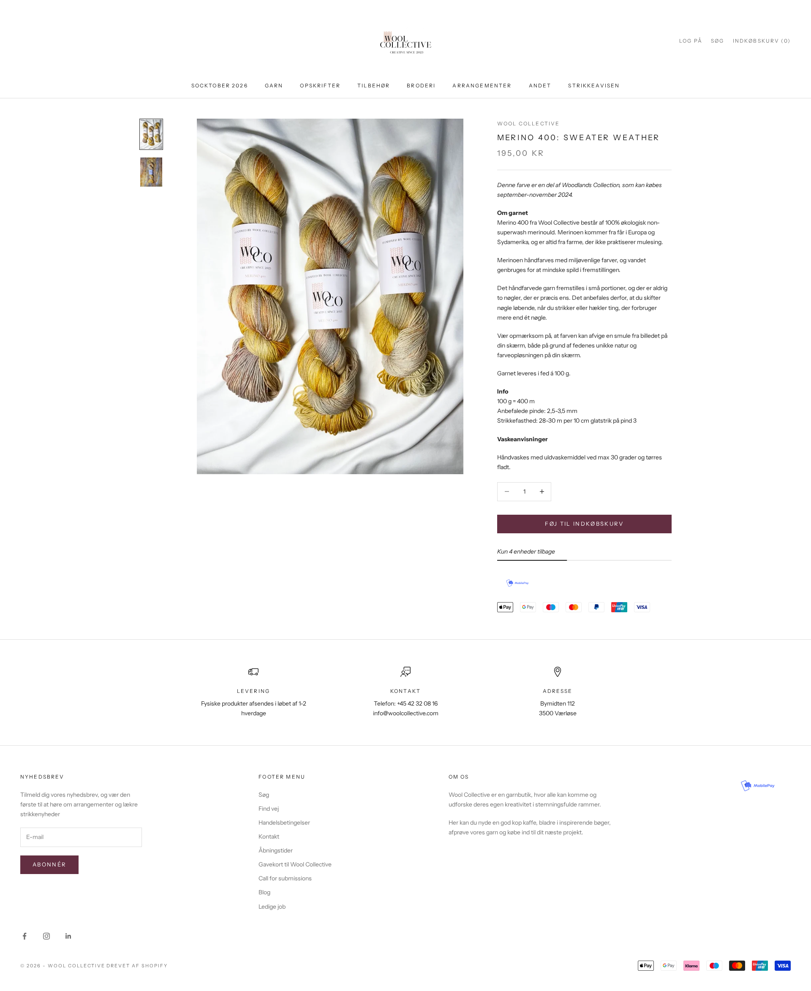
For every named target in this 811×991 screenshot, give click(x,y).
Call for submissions (285, 878)
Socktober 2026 (219, 85)
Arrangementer (482, 85)
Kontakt (269, 836)
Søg (264, 794)
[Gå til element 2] (151, 172)
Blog (264, 892)
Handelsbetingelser (284, 822)
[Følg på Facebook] (24, 936)
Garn (274, 85)
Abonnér (49, 864)
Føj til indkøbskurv (584, 523)
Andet (540, 85)
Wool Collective (528, 123)
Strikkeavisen (594, 85)
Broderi (421, 85)
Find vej (269, 808)
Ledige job (272, 906)
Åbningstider (276, 850)
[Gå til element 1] (151, 134)
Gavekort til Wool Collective (295, 864)
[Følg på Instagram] (46, 936)
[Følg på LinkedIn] (68, 936)
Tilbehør (373, 85)
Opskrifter (320, 85)
